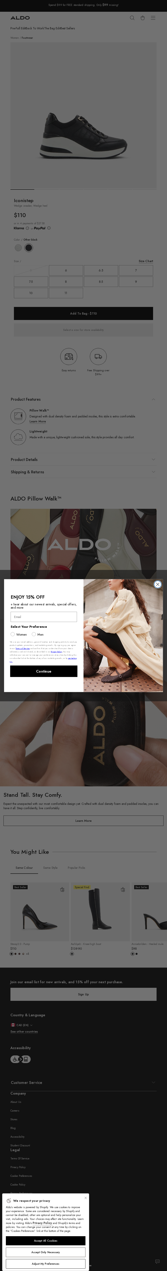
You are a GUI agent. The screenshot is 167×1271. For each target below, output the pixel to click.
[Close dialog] (157, 584)
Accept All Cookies (46, 1241)
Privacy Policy (43, 1223)
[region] (45, 1232)
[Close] (85, 1198)
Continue (43, 671)
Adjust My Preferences (45, 1264)
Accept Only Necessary (45, 1252)
